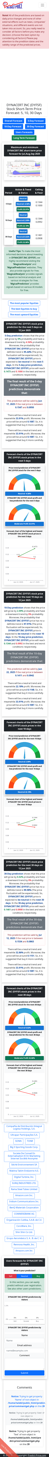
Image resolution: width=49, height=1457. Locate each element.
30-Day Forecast (35, 126)
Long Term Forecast (24, 137)
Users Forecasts (24, 132)
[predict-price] (13, 5)
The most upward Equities (24, 314)
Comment (24, 1355)
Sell (10, 1276)
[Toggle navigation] (42, 5)
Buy (38, 1276)
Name (25, 1335)
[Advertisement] (24, 76)
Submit (24, 1372)
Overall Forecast (13, 120)
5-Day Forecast (36, 120)
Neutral (24, 1276)
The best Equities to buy (24, 308)
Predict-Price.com (37, 1455)
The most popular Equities (24, 303)
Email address (24, 1345)
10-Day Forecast (12, 126)
